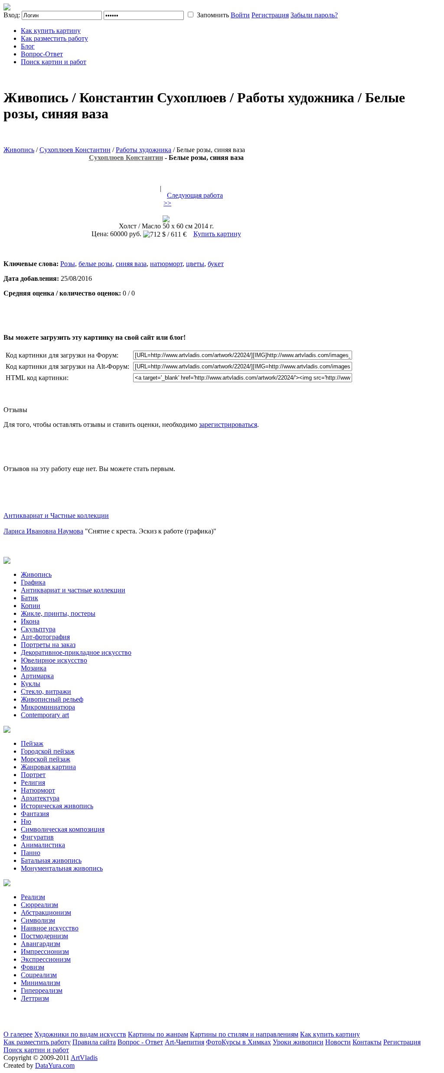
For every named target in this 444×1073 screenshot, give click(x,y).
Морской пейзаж (45, 759)
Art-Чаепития (184, 1042)
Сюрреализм (39, 904)
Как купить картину (51, 30)
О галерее (18, 1034)
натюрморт (166, 263)
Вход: (11, 15)
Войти (240, 15)
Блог (28, 46)
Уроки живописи (298, 1042)
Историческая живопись (57, 806)
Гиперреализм (41, 990)
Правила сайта (94, 1042)
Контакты (367, 1042)
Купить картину (217, 233)
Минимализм (40, 982)
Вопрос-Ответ (42, 54)
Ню (26, 821)
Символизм (38, 920)
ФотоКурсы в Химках (238, 1042)
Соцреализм (39, 975)
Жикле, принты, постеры (58, 613)
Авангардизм (40, 943)
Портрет (33, 774)
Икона (30, 621)
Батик (29, 598)
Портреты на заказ (48, 644)
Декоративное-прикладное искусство (76, 652)
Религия (33, 782)
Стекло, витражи (46, 691)
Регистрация (270, 15)
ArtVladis (84, 1057)
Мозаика (33, 668)
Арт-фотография (45, 637)
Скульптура (38, 629)
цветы (195, 263)
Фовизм (32, 967)
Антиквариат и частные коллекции (73, 590)
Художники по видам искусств (80, 1034)
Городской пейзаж (48, 751)
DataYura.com (55, 1065)
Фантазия (35, 813)
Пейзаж (32, 743)
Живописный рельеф (52, 699)
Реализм (33, 897)
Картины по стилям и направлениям (244, 1034)
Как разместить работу (54, 38)
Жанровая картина (48, 767)
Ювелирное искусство (54, 660)
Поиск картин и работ (53, 61)
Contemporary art (45, 715)
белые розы (95, 263)
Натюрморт (38, 790)
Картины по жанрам (158, 1034)
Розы (67, 263)
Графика (33, 582)
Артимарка (37, 676)
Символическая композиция (62, 829)
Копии (30, 605)
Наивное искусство (49, 928)
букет (216, 263)
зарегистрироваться (228, 424)
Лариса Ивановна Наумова (43, 531)
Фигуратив (37, 837)
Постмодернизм (44, 936)
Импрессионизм (45, 951)
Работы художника (143, 149)
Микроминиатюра (48, 707)
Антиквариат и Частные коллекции (56, 515)
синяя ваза (131, 263)
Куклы (30, 683)
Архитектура (40, 798)
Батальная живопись (51, 860)
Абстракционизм (46, 912)
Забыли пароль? (314, 15)
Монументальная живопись (62, 868)
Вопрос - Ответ (140, 1042)
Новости (338, 1042)
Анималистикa (43, 845)
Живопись (18, 149)
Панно (30, 852)
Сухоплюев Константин (75, 149)
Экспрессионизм (46, 959)
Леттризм (35, 998)
